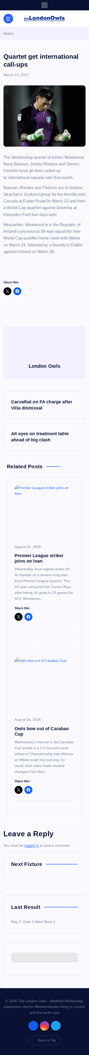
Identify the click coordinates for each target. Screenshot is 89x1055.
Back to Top (47, 1040)
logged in (31, 845)
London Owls (45, 366)
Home (8, 33)
